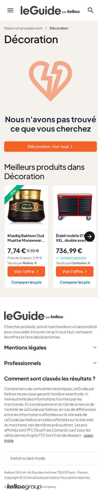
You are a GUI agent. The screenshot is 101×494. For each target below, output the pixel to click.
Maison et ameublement (23, 28)
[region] (50, 236)
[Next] (89, 236)
